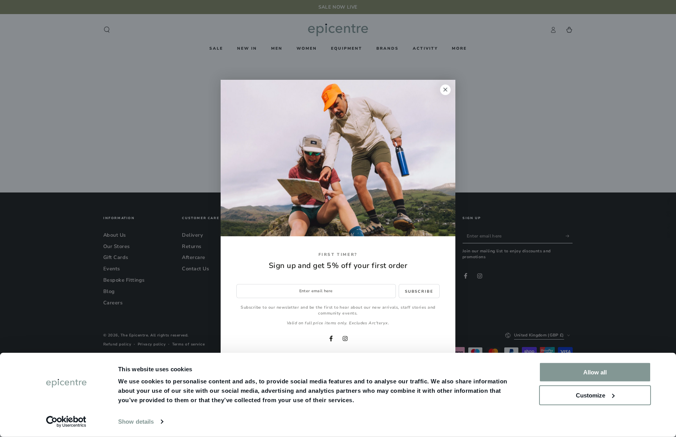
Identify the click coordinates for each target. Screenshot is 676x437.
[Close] (445, 90)
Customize (590, 395)
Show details (136, 421)
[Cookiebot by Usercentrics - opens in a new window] (66, 422)
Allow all (595, 372)
